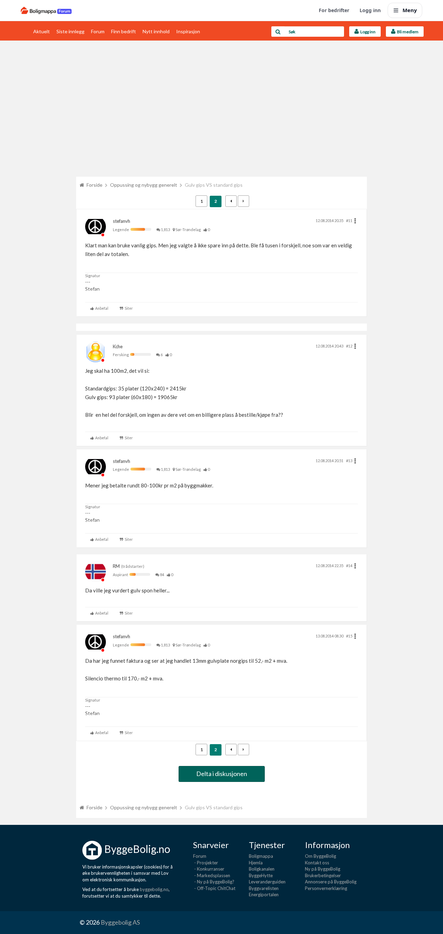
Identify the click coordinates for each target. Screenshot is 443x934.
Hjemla (256, 862)
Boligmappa (261, 856)
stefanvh (121, 221)
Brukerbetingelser (323, 875)
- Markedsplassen (211, 875)
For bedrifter (334, 10)
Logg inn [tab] (367, 31)
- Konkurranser (208, 869)
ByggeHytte (261, 875)
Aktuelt (41, 31)
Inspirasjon (188, 31)
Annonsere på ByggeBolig (330, 881)
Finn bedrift (123, 31)
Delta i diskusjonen (221, 773)
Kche (118, 346)
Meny (410, 10)
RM (116, 566)
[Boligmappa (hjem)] (46, 10)
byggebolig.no (154, 889)
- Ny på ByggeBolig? (213, 881)
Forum (98, 31)
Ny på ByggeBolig (322, 869)
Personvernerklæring (326, 888)
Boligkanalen (261, 869)
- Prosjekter (205, 862)
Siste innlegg (70, 31)
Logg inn (370, 10)
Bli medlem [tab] (407, 31)
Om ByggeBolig (320, 856)
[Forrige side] (231, 201)
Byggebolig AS (120, 922)
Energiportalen (264, 894)
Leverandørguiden (267, 881)
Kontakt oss (317, 862)
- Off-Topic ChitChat (214, 888)
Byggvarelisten (264, 888)
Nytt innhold (156, 31)
